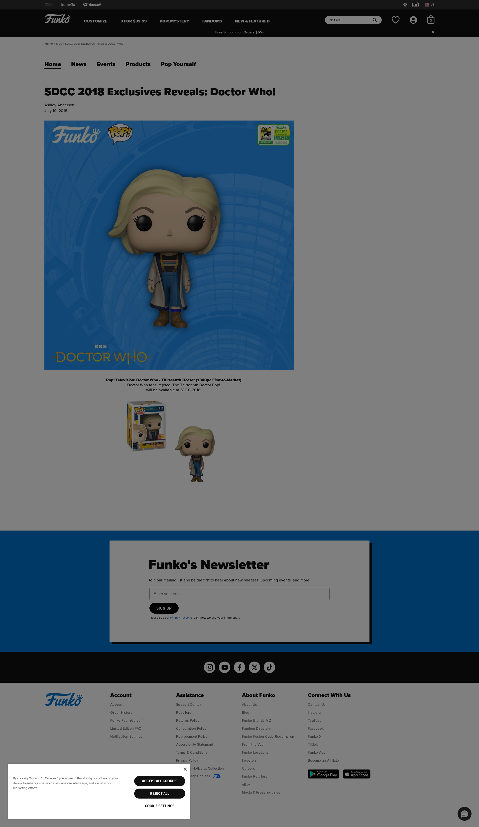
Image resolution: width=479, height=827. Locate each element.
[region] (99, 791)
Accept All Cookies (159, 781)
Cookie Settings (159, 806)
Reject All (159, 793)
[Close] (185, 769)
